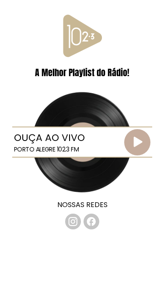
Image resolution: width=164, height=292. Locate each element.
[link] (73, 221)
